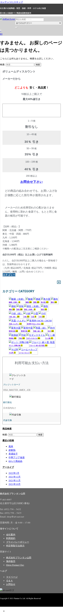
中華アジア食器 (17, 457)
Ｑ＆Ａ (9, 580)
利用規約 (10, 538)
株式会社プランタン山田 (18, 557)
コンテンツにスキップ (11, 1)
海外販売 (10, 561)
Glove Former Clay (15, 564)
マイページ (12, 576)
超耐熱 (12, 450)
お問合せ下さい (31, 181)
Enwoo (16, 601)
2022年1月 (14, 473)
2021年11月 (14, 480)
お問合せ (10, 584)
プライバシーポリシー (17, 541)
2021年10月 (14, 484)
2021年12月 (14, 476)
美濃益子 (13, 453)
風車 (11, 446)
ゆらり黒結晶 (15, 461)
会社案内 (10, 534)
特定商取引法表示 (15, 545)
